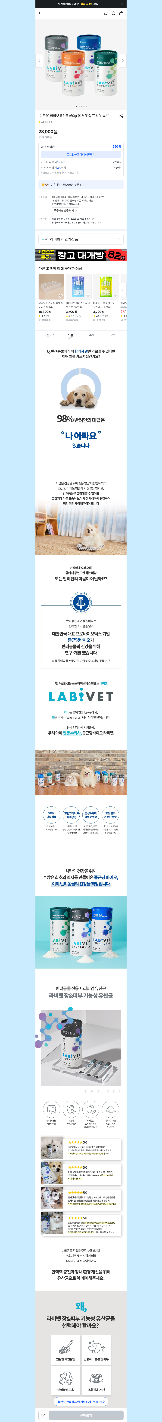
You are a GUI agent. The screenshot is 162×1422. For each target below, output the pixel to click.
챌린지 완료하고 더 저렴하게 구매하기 (80, 1401)
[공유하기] (121, 115)
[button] (79, 4)
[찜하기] (60, 296)
